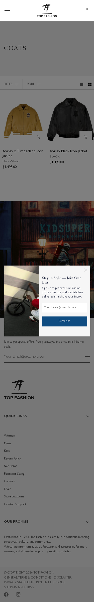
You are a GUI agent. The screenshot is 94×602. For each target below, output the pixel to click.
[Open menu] (11, 10)
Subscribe (64, 321)
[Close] (85, 270)
